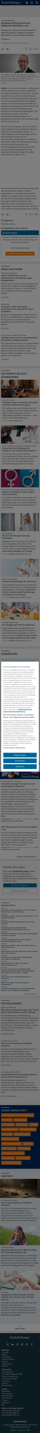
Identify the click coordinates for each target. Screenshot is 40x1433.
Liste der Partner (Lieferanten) (14, 748)
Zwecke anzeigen (20, 755)
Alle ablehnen (20, 761)
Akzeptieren (20, 767)
